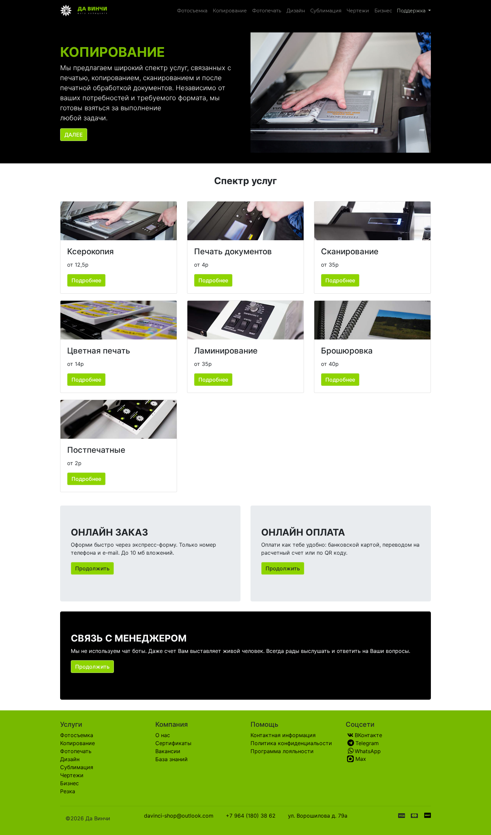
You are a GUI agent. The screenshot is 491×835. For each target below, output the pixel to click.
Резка (67, 791)
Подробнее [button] (86, 280)
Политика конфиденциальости (291, 743)
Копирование (230, 11)
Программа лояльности (282, 751)
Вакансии (167, 751)
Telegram (367, 743)
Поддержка (412, 11)
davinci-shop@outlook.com (178, 815)
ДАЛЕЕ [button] (73, 134)
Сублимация (325, 11)
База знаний (171, 759)
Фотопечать (266, 11)
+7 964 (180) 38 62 (251, 815)
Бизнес (383, 11)
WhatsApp (368, 751)
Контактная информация (283, 735)
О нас (162, 735)
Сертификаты (173, 743)
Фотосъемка (192, 11)
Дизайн (296, 11)
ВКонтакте (368, 735)
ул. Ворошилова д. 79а (317, 815)
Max (360, 758)
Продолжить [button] (92, 568)
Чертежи (358, 11)
